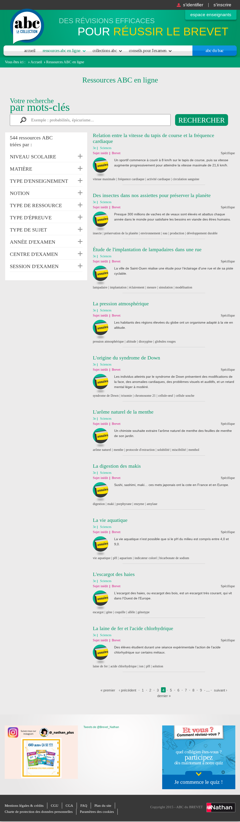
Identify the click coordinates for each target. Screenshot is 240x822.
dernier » (164, 696)
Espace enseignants (210, 14)
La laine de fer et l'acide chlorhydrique (133, 628)
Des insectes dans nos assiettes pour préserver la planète (152, 195)
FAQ (83, 805)
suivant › (220, 690)
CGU (54, 805)
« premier (108, 690)
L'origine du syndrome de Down (126, 358)
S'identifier (193, 4)
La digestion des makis (117, 466)
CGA (69, 805)
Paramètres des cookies (97, 812)
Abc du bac (214, 50)
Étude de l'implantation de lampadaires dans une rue (147, 249)
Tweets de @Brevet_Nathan (101, 727)
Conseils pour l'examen (147, 50)
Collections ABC (105, 50)
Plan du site (102, 805)
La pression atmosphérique (121, 303)
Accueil (29, 50)
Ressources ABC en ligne (61, 50)
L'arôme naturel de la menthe (123, 412)
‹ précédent (127, 690)
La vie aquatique (110, 520)
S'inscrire (222, 4)
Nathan (220, 807)
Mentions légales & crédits (24, 805)
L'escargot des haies (114, 574)
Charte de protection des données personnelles (39, 812)
